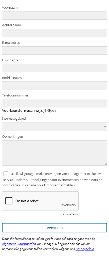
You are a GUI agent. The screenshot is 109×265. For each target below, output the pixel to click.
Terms (74, 214)
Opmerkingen (12, 136)
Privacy (66, 214)
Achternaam (11, 24)
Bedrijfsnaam (12, 77)
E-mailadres (11, 42)
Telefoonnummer (15, 95)
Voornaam (10, 7)
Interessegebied (14, 118)
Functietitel (10, 60)
